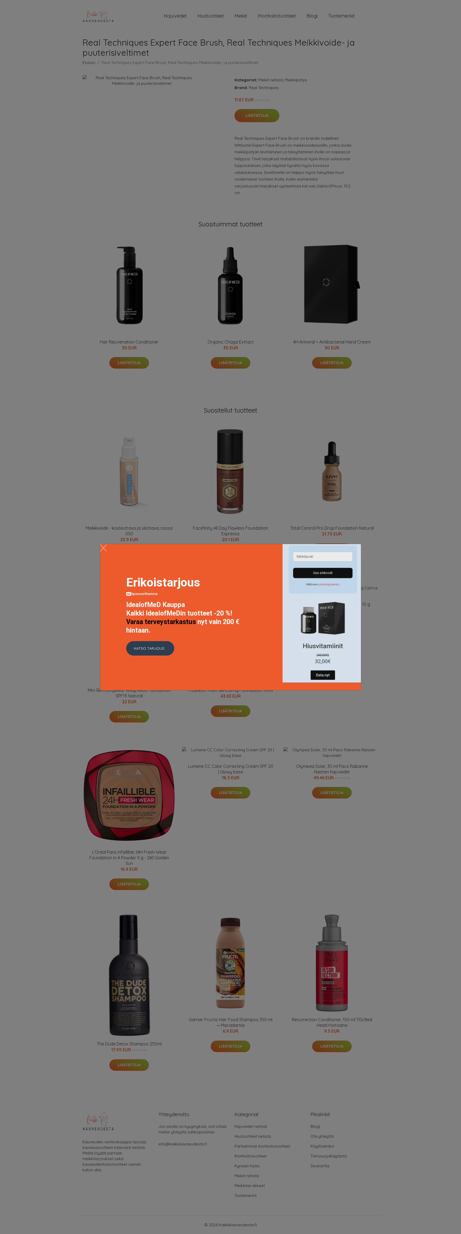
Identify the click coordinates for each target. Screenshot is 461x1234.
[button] (150, 648)
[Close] (103, 548)
